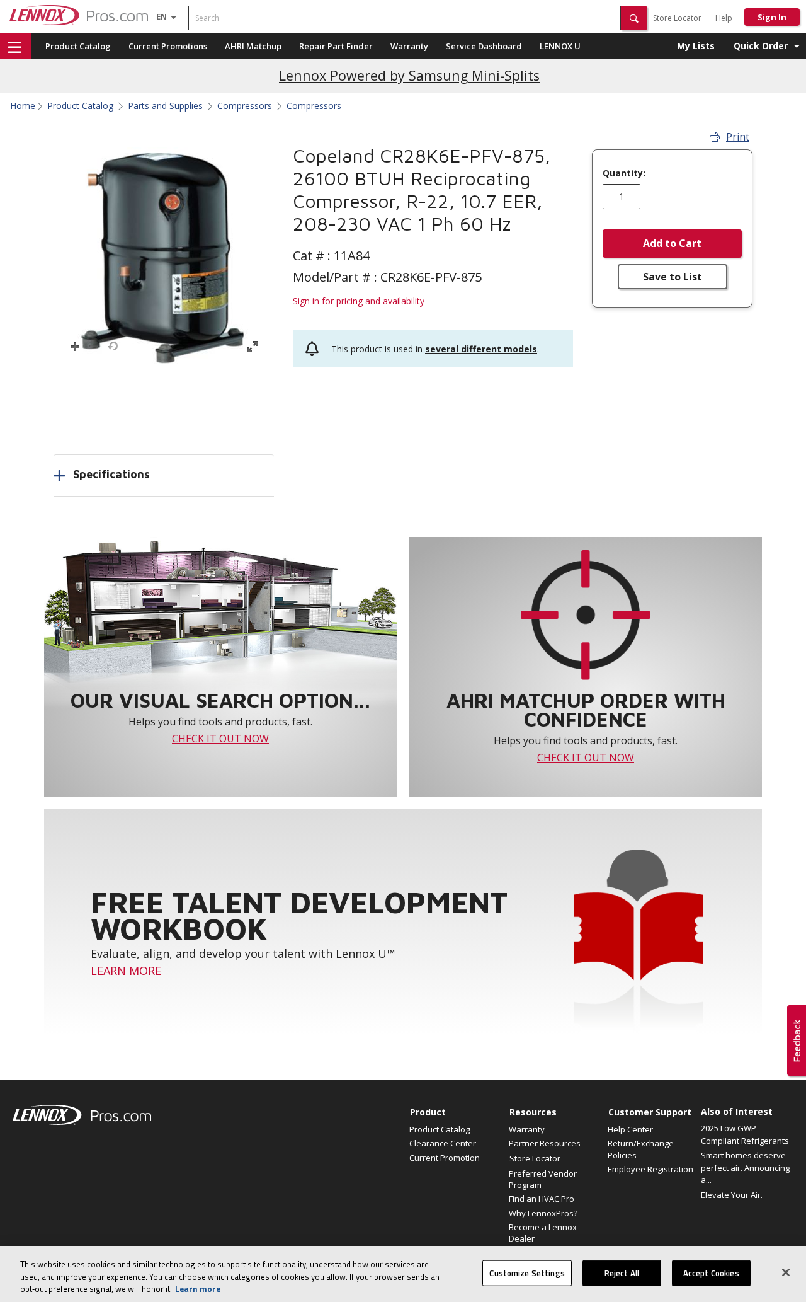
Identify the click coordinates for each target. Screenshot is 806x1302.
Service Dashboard (484, 46)
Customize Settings (526, 1272)
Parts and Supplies (165, 106)
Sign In (772, 17)
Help (723, 18)
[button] (634, 18)
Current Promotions (167, 46)
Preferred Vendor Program (543, 1179)
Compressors (244, 106)
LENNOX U (560, 46)
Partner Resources (545, 1143)
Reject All (621, 1272)
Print (737, 137)
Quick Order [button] (761, 46)
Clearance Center (442, 1143)
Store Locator (677, 18)
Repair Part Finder (336, 46)
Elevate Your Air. (732, 1195)
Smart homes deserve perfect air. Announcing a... (745, 1167)
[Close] (786, 1272)
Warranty (409, 46)
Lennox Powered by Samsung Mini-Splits (409, 75)
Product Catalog (78, 46)
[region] (403, 1274)
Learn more (197, 1288)
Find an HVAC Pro (541, 1198)
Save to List (672, 277)
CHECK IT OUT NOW (220, 739)
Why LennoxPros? (543, 1213)
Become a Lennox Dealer (543, 1232)
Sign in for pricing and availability (358, 301)
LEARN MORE (126, 970)
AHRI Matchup (253, 46)
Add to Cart (672, 243)
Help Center (630, 1129)
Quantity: (624, 173)
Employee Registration (650, 1169)
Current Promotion (444, 1157)
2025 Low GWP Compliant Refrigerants (745, 1134)
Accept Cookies (711, 1272)
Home (22, 106)
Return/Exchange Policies (641, 1149)
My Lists (696, 46)
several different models (481, 349)
